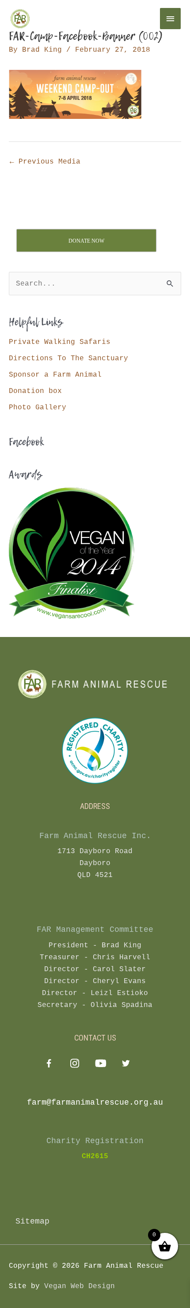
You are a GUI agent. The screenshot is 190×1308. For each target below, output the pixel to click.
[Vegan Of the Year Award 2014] (71, 553)
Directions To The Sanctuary (68, 358)
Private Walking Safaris (59, 342)
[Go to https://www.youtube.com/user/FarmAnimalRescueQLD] (100, 1064)
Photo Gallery (37, 407)
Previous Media (45, 161)
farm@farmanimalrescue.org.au (95, 1102)
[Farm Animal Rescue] (62, 18)
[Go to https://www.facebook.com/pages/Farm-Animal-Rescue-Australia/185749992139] (49, 1065)
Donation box (35, 391)
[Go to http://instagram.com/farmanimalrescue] (74, 1064)
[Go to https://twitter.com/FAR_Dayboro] (126, 1064)
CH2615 (95, 1156)
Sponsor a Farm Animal (55, 374)
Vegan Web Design (79, 1286)
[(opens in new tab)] (95, 750)
